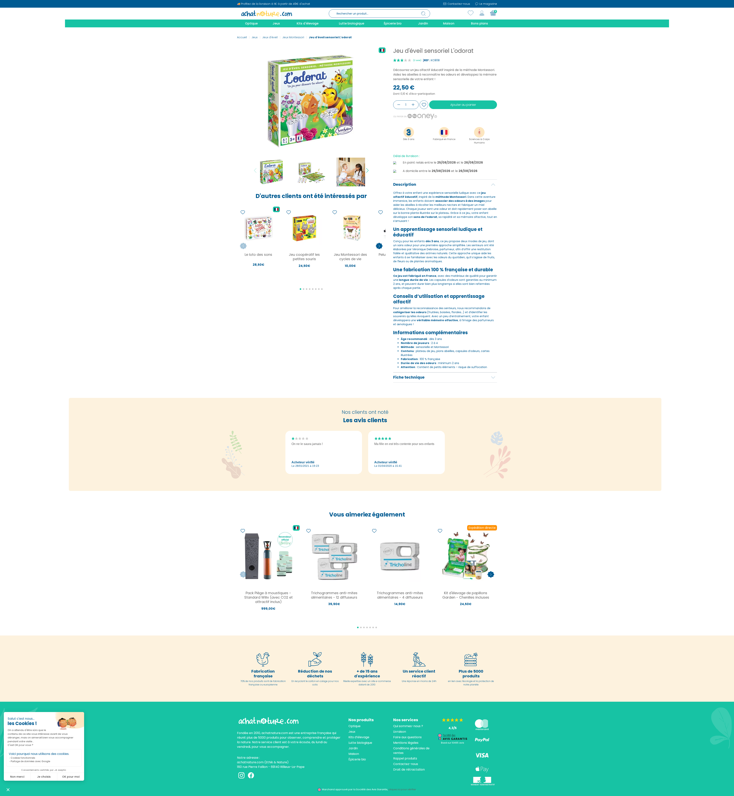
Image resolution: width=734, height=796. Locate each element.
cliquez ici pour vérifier (402, 789)
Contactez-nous (458, 4)
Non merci (17, 777)
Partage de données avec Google (30, 761)
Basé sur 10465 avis (452, 742)
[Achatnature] (266, 13)
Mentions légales (405, 743)
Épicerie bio (357, 759)
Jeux (351, 731)
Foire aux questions (407, 737)
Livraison (399, 731)
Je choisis (44, 777)
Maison (353, 754)
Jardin (353, 748)
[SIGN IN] (482, 13)
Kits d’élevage (358, 737)
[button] (8, 789)
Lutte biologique (360, 743)
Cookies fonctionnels (23, 757)
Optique (354, 726)
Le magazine (488, 4)
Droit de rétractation (409, 769)
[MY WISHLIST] (470, 13)
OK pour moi (71, 777)
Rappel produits (405, 758)
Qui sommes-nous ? (408, 726)
